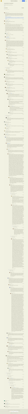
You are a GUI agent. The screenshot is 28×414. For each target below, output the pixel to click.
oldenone (6, 400)
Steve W (11, 287)
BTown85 (7, 36)
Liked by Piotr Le (8, 37)
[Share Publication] (21, 1)
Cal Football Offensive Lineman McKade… (9, 3)
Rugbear (6, 12)
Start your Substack (12, 411)
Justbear (10, 112)
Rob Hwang (7, 33)
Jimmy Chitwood (7, 87)
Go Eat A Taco (6, 23)
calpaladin (8, 355)
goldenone (6, 403)
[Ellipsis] (23, 12)
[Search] (20, 1)
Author (8, 149)
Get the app (17, 411)
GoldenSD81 (9, 54)
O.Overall (8, 117)
